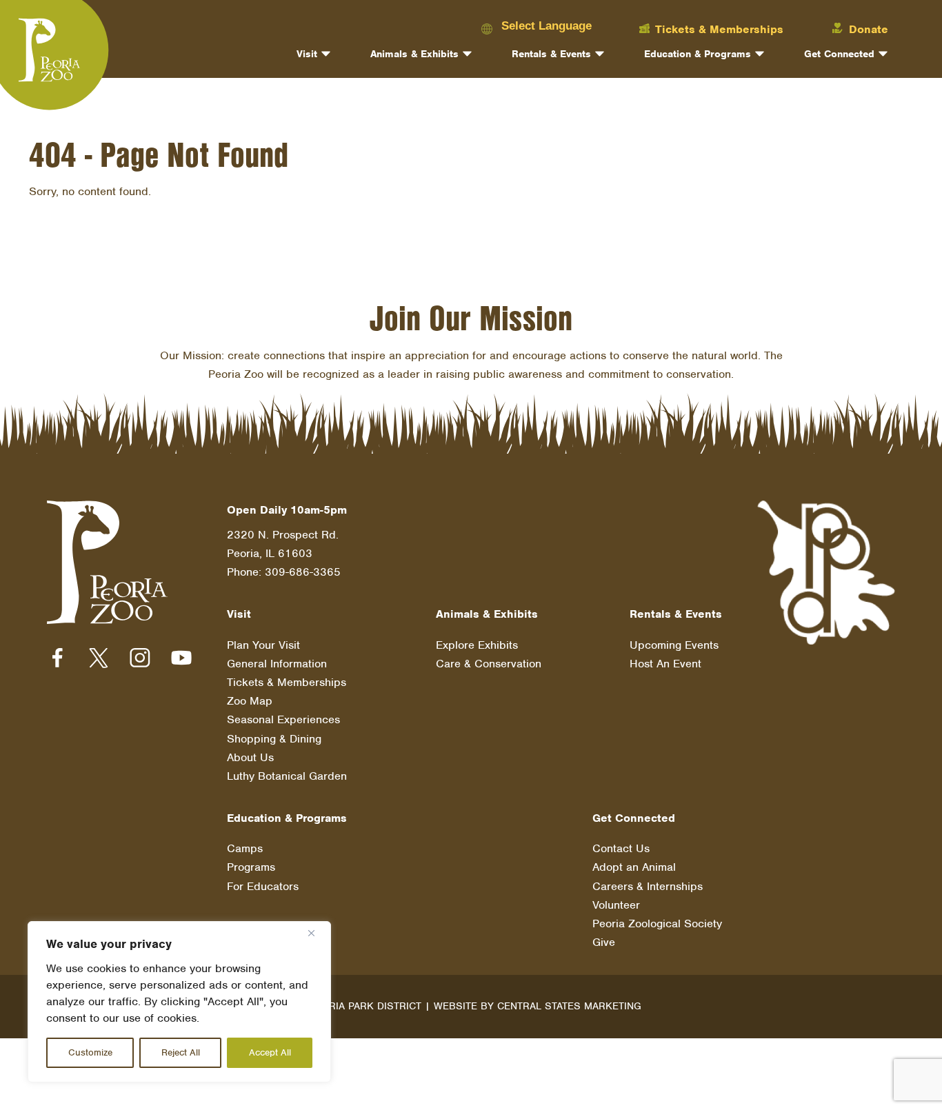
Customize (90, 1052)
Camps (245, 848)
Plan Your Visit (263, 645)
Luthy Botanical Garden (287, 776)
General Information (277, 663)
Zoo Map (249, 701)
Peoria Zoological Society (657, 923)
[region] (179, 1001)
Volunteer (616, 905)
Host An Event (665, 663)
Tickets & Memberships (286, 682)
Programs (251, 867)
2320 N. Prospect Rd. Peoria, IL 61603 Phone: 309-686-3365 (284, 553)
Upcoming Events (674, 645)
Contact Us (621, 848)
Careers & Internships (647, 886)
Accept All (270, 1052)
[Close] (316, 933)
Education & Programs (697, 54)
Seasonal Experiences (283, 719)
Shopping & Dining (274, 738)
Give (603, 942)
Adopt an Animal (634, 867)
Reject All (180, 1052)
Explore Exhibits (477, 645)
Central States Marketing (569, 1006)
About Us (250, 757)
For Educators (263, 886)
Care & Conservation (488, 663)
